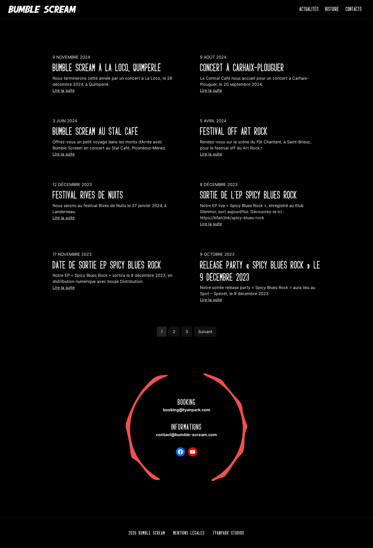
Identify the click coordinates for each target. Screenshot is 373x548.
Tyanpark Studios (228, 532)
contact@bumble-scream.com (186, 434)
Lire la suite (64, 90)
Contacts (354, 9)
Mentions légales (189, 532)
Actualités (309, 9)
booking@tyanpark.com (186, 409)
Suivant (205, 331)
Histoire (332, 9)
